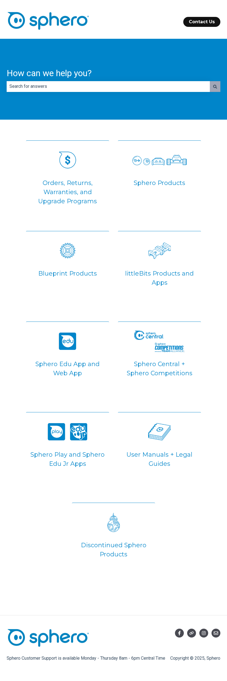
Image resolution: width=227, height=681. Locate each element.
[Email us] (215, 633)
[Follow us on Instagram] (203, 633)
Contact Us (202, 21)
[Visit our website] (191, 633)
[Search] (215, 86)
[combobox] (108, 86)
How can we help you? (49, 73)
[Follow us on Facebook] (179, 633)
